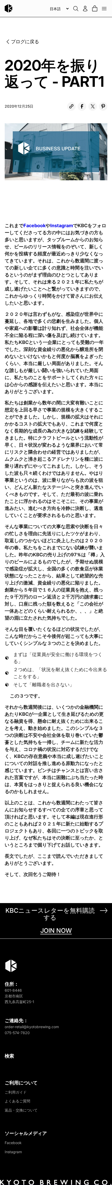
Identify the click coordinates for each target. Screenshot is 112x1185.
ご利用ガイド (16, 1092)
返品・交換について (21, 1110)
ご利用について (21, 1082)
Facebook (34, 225)
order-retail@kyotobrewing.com (32, 1026)
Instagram (61, 225)
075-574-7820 (17, 1032)
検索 (9, 1056)
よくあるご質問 (17, 1101)
